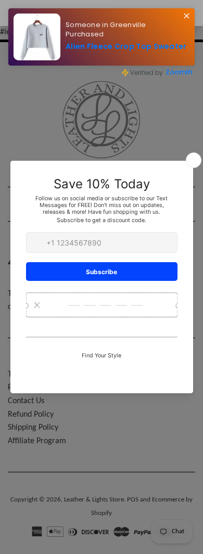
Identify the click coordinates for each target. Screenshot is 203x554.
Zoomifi (179, 72)
